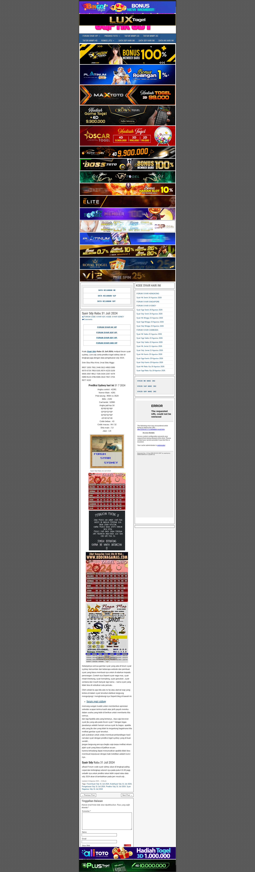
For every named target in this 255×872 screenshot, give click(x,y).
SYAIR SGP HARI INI (146, 386)
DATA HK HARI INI (166, 40)
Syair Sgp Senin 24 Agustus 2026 (149, 310)
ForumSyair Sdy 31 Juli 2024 (98, 784)
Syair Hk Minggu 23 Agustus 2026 (150, 318)
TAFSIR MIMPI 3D (150, 36)
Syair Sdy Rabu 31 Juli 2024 (100, 313)
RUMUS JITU (106, 40)
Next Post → (127, 795)
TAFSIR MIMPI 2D (131, 36)
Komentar (86, 811)
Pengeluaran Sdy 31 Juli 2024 (93, 787)
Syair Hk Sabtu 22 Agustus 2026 (149, 334)
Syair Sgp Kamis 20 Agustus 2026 (150, 358)
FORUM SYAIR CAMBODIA (147, 330)
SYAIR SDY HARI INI (146, 391)
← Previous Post (88, 795)
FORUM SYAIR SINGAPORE (148, 302)
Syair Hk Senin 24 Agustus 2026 (149, 298)
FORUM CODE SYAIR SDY (94, 317)
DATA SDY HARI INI (147, 40)
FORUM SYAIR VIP (90, 36)
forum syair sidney (96, 701)
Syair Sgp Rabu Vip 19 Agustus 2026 (151, 371)
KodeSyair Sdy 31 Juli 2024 (120, 784)
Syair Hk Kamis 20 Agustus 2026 (149, 354)
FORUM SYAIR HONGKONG (148, 294)
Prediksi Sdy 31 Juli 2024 (116, 787)
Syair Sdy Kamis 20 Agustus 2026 (150, 362)
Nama (84, 832)
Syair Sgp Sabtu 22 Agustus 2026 (150, 338)
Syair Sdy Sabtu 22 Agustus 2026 (150, 342)
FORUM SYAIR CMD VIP (106, 343)
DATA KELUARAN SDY (106, 301)
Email (84, 839)
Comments (88, 319)
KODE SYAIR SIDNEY (115, 317)
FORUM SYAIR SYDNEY (146, 306)
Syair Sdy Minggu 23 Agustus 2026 (150, 326)
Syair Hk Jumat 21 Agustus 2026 (149, 346)
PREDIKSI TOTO (111, 36)
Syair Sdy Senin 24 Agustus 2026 (149, 314)
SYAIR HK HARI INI (146, 381)
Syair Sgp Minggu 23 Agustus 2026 (150, 322)
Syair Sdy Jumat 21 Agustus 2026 (150, 350)
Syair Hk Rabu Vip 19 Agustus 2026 (150, 367)
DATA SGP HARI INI (127, 40)
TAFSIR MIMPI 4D (90, 40)
